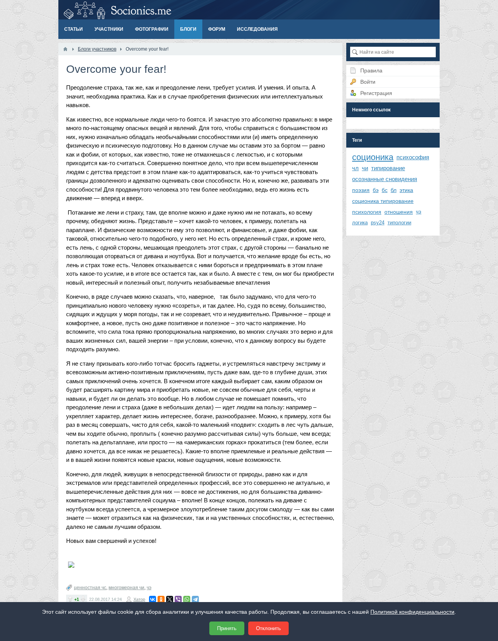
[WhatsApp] (186, 599)
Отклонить (268, 628)
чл (355, 168)
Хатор (139, 599)
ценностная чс (90, 587)
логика (360, 222)
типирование (388, 168)
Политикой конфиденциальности (412, 612)
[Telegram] (195, 599)
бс (385, 190)
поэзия (361, 190)
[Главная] (65, 49)
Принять (227, 628)
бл (393, 190)
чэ (149, 587)
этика (406, 190)
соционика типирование (383, 201)
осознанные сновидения (384, 179)
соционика (372, 157)
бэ (376, 190)
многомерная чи (126, 587)
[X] (169, 599)
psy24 (377, 222)
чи (365, 168)
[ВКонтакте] (152, 599)
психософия (412, 157)
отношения (398, 212)
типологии (399, 222)
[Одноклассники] (161, 599)
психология (366, 212)
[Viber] (178, 599)
